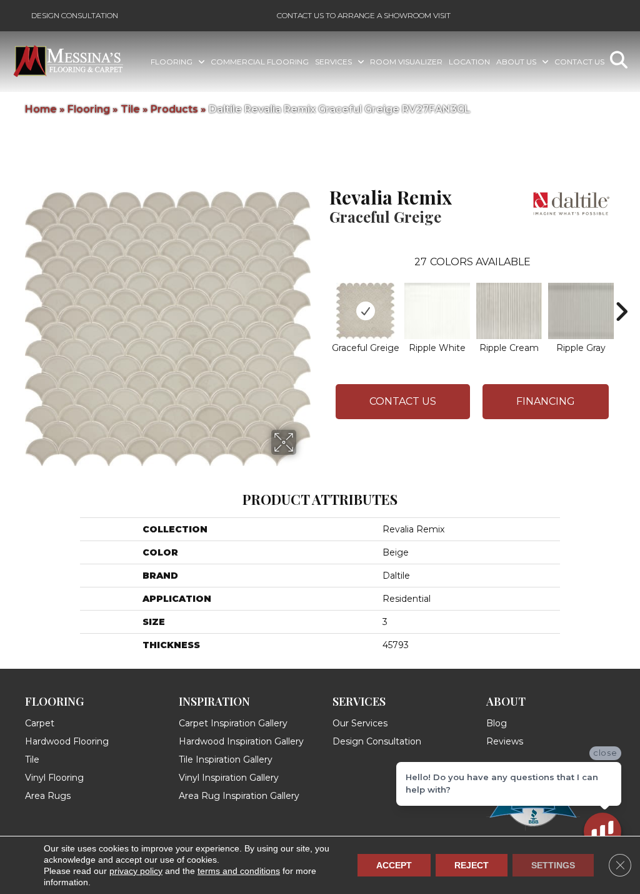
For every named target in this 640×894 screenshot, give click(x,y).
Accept (394, 865)
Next (621, 293)
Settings (553, 865)
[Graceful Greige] (365, 311)
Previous (323, 293)
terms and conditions (239, 871)
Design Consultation (74, 15)
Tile (130, 109)
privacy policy (135, 871)
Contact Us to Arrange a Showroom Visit (364, 15)
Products (174, 109)
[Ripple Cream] (509, 311)
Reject (471, 865)
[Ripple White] (437, 311)
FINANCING (545, 401)
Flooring (89, 109)
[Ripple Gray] (581, 311)
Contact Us (402, 401)
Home (41, 109)
